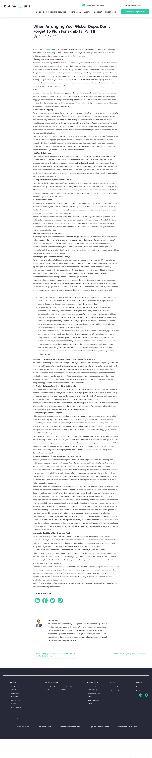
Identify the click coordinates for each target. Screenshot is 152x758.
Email (138, 691)
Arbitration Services (17, 719)
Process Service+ (16, 715)
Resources (110, 11)
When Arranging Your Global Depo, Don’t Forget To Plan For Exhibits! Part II (71, 29)
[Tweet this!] (52, 600)
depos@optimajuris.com (95, 5)
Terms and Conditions (70, 726)
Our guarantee (115, 691)
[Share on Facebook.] (45, 600)
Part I (49, 49)
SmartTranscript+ (16, 707)
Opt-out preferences (99, 726)
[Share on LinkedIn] (37, 600)
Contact (98, 11)
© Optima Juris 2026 (127, 726)
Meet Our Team (116, 687)
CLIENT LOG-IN (22, 726)
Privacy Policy (44, 726)
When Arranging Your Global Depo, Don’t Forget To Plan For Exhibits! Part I (55, 654)
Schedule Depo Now (135, 11)
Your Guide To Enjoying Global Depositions (129, 653)
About (87, 11)
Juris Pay (13, 711)
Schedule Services (142, 687)
